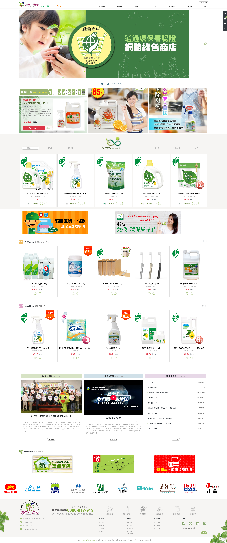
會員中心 (157, 525)
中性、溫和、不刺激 (151, 350)
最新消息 (102, 525)
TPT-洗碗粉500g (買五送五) (38, 284)
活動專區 (137, 6)
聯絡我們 (157, 528)
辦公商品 (156, 148)
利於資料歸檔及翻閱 (113, 286)
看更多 (48, 128)
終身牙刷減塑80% (151, 286)
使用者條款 (130, 534)
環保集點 (154, 6)
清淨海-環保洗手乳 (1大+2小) (151, 348)
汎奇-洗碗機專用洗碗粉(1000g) (76, 284)
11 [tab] (125, 236)
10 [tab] (123, 236)
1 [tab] (99, 236)
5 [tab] (109, 236)
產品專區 (172, 6)
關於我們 (102, 6)
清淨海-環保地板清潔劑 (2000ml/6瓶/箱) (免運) (189, 348)
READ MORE (51, 439)
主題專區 (120, 6)
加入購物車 (35, 128)
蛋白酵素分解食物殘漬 (75, 286)
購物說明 (157, 522)
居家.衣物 (30, 148)
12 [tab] (128, 236)
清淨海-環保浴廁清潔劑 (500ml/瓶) (38, 348)
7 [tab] (115, 236)
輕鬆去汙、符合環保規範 (189, 286)
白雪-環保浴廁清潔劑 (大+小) (36, 103)
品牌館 (206, 6)
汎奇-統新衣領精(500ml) (113, 348)
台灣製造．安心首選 (37, 286)
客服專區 (129, 522)
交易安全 (129, 531)
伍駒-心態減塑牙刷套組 (151, 284)
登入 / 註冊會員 (203, 2)
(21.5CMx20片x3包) (75, 350)
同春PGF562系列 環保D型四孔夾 (113, 284)
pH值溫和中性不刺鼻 (38, 350)
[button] (202, 241)
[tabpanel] (67, 222)
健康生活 (189, 6)
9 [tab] (120, 236)
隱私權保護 (130, 528)
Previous (21, 44)
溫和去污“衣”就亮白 (113, 350)
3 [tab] (104, 236)
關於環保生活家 (104, 522)
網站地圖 (102, 531)
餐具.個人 (50, 148)
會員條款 (129, 525)
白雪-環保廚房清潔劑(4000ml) (189, 284)
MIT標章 (196, 148)
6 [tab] (112, 236)
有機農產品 (176, 148)
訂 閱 (204, 533)
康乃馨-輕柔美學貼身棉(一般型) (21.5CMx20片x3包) (75, 348)
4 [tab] (107, 236)
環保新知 (102, 528)
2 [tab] (101, 236)
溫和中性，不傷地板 (189, 350)
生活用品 (70, 148)
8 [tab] (117, 236)
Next (205, 44)
